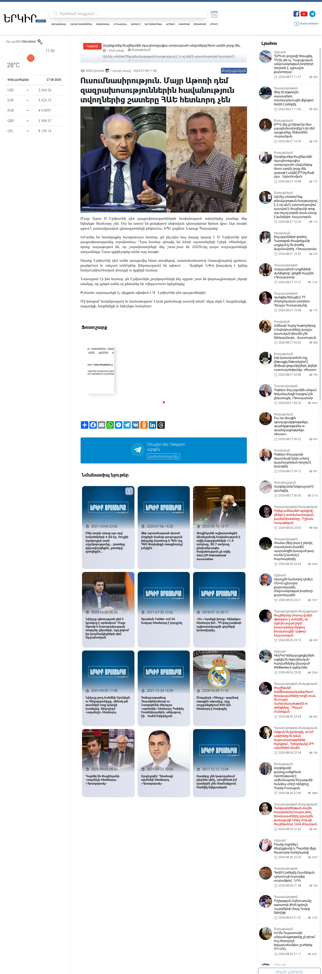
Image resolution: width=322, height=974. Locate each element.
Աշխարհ (136, 24)
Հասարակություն (81, 24)
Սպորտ (214, 24)
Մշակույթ (200, 24)
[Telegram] (312, 13)
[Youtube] (304, 13)
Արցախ (170, 24)
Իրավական (120, 24)
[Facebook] (296, 13)
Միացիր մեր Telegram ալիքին (166, 447)
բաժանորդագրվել (163, 456)
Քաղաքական (59, 24)
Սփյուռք (184, 24)
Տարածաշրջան (153, 24)
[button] (164, 402)
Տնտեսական (103, 24)
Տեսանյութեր (309, 23)
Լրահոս (269, 43)
